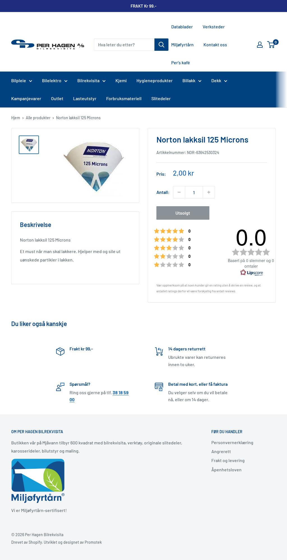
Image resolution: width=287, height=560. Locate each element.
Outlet (57, 98)
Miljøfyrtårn (182, 44)
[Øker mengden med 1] (209, 192)
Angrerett (221, 451)
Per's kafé (180, 62)
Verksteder (214, 26)
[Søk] (161, 44)
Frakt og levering (228, 460)
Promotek (93, 542)
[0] (271, 44)
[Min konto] (260, 45)
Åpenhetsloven (226, 469)
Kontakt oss (215, 44)
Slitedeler (161, 98)
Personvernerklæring (232, 442)
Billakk (188, 80)
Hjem (15, 117)
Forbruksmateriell (124, 98)
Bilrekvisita (88, 80)
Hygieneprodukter (154, 80)
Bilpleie (18, 80)
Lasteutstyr (84, 98)
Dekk (216, 80)
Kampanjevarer (26, 98)
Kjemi (121, 80)
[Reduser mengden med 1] (179, 192)
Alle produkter (38, 117)
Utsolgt (182, 212)
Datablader (182, 26)
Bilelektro (51, 80)
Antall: (163, 192)
